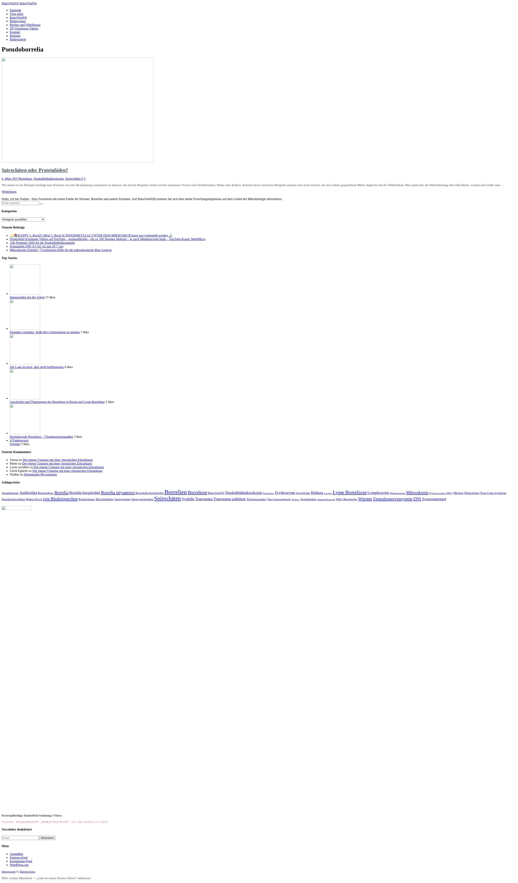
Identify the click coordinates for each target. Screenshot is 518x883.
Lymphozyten (378, 493)
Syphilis (188, 499)
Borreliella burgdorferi (149, 493)
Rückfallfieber (105, 499)
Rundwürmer (87, 499)
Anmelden (16, 854)
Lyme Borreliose (350, 492)
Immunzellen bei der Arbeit (27, 297)
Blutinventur (18, 21)
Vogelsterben (308, 499)
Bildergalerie (18, 39)
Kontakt (15, 32)
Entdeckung (268, 493)
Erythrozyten (285, 493)
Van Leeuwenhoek (279, 499)
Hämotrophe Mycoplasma (40, 474)
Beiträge (15, 36)
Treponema (204, 499)
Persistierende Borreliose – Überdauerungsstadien (41, 436)
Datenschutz (27, 871)
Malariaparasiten (397, 493)
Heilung (317, 493)
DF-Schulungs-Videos (24, 28)
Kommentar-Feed (21, 861)
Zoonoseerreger (434, 499)
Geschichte (303, 493)
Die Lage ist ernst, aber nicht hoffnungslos (37, 367)
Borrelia (61, 492)
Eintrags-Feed (19, 857)
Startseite (15, 10)
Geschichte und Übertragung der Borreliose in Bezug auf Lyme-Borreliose (57, 402)
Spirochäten (73, 178)
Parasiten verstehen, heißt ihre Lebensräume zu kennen (45, 332)
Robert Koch (34, 499)
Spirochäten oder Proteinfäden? (35, 170)
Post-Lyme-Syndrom (493, 493)
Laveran (328, 493)
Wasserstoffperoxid (326, 499)
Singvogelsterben (142, 499)
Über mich (16, 14)
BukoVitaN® (18, 17)
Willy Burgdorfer (346, 499)
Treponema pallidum (229, 499)
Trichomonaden (256, 499)
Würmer (15, 444)
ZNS (417, 498)
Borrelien (176, 492)
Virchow (295, 499)
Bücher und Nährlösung (25, 25)
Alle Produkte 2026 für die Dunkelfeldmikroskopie (42, 242)
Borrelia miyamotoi (118, 492)
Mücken (458, 493)
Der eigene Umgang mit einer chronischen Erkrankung (58, 460)
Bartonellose (46, 493)
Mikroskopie (417, 492)
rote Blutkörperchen (60, 498)
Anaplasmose (10, 493)
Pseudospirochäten (13, 499)
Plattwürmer (472, 493)
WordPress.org (19, 865)
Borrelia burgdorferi (84, 493)
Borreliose (25, 178)
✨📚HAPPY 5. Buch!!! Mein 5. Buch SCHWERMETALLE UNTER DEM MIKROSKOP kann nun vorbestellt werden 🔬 (91, 235)
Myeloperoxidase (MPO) (440, 493)
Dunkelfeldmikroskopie (49, 178)
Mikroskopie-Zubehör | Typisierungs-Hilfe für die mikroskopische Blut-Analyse (61, 250)
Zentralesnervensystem (392, 498)
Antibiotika (28, 493)
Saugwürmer (123, 499)
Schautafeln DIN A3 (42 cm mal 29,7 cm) (36, 246)
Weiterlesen (9, 191)
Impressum (9, 871)
